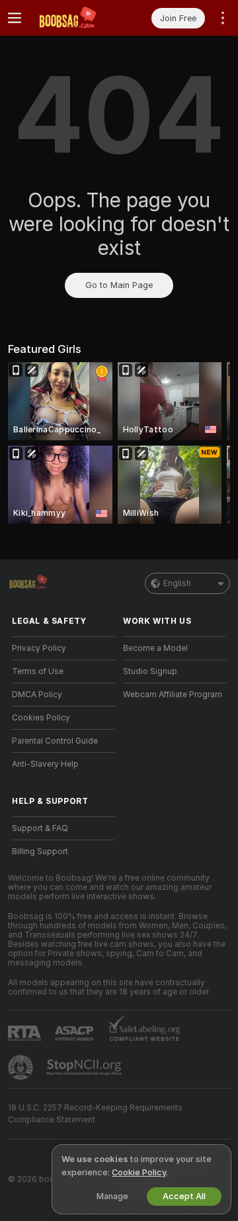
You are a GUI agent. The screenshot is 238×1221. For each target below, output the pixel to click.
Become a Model (155, 648)
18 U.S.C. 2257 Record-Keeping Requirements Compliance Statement (95, 1113)
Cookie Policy (139, 1172)
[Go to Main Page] (74, 18)
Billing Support (40, 851)
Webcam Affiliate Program (172, 694)
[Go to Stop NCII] (85, 1067)
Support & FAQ (40, 828)
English (177, 583)
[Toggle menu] (14, 18)
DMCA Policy (37, 694)
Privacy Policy (39, 648)
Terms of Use (37, 671)
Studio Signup (150, 671)
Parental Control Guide (55, 741)
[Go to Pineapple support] (22, 1067)
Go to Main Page (119, 285)
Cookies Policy (41, 717)
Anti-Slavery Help (45, 764)
